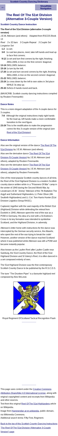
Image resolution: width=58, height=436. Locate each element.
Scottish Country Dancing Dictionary (29, 2)
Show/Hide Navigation (45, 7)
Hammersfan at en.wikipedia (25, 411)
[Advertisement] (29, 353)
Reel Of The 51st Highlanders (35, 404)
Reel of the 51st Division (18, 132)
